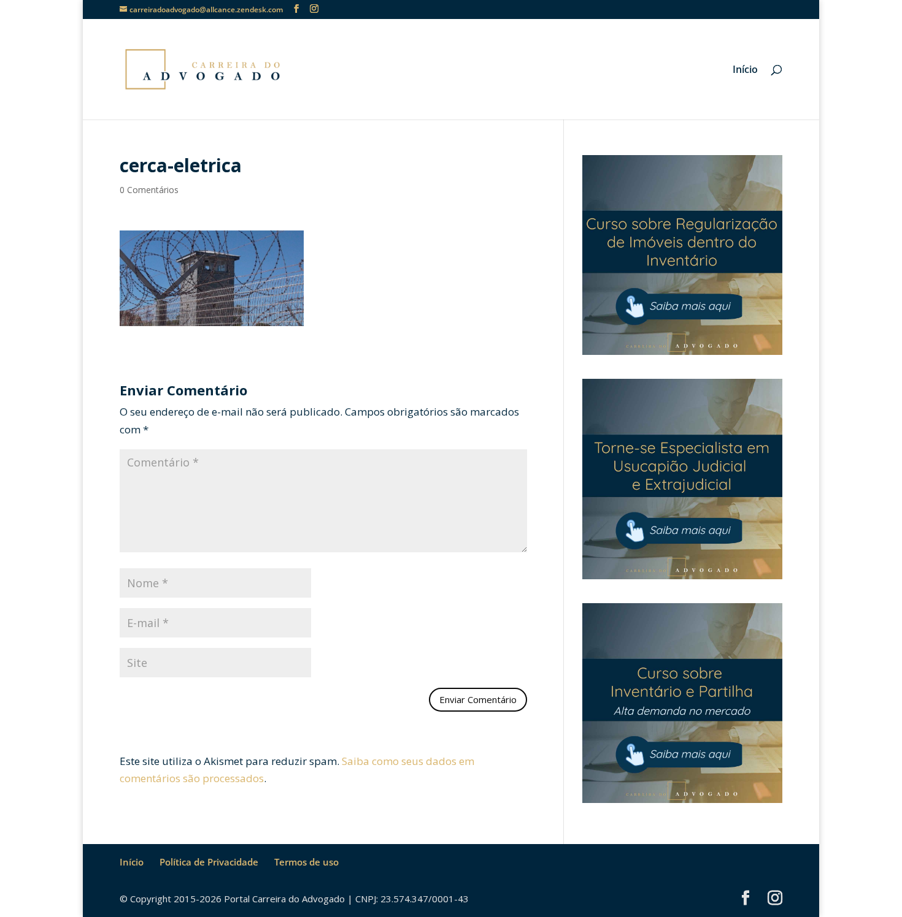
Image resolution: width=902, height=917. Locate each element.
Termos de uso (306, 862)
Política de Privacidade (209, 862)
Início (745, 70)
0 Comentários (149, 190)
